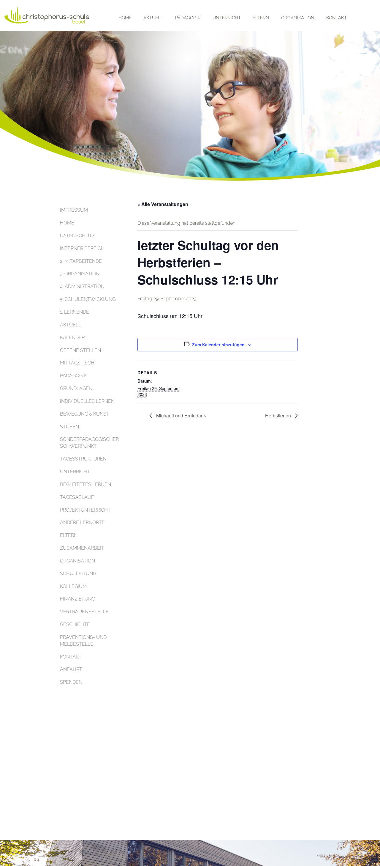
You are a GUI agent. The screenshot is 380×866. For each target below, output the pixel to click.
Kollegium (73, 586)
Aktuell (153, 18)
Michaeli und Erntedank (180, 415)
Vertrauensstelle (84, 611)
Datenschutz (77, 235)
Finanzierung (77, 599)
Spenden (71, 682)
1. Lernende (74, 312)
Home (125, 18)
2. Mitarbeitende (81, 261)
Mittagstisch (77, 363)
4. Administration (82, 286)
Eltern (261, 18)
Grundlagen (76, 388)
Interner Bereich (82, 248)
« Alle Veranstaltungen (162, 204)
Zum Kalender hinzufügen (218, 345)
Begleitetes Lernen (85, 484)
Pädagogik (188, 18)
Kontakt (336, 18)
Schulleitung (78, 573)
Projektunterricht (85, 510)
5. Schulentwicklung (87, 299)
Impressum (74, 210)
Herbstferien (278, 415)
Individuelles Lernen (87, 401)
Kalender (72, 337)
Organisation (297, 18)
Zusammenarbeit (82, 548)
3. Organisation (79, 273)
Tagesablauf (77, 497)
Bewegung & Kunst (84, 414)
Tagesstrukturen (83, 459)
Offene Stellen (80, 350)
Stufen (69, 427)
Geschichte (75, 624)
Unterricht (227, 18)
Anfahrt (71, 669)
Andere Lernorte (82, 522)
